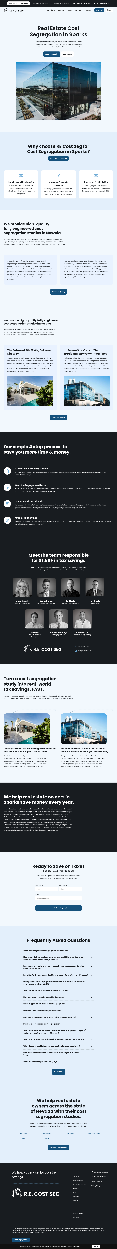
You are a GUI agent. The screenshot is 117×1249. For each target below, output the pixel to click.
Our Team (76, 1197)
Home (74, 1172)
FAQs (74, 1192)
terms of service (40, 1232)
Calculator (51, 10)
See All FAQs (58, 1072)
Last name (63, 885)
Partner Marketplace (79, 1184)
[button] (61, 10)
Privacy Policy (95, 1186)
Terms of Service (96, 1182)
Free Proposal (77, 1209)
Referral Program (78, 1213)
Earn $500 (76, 1217)
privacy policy (27, 1232)
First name (39, 885)
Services (75, 1201)
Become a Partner (78, 1180)
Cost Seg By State (21, 1240)
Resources (76, 1188)
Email (37, 894)
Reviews (75, 1205)
